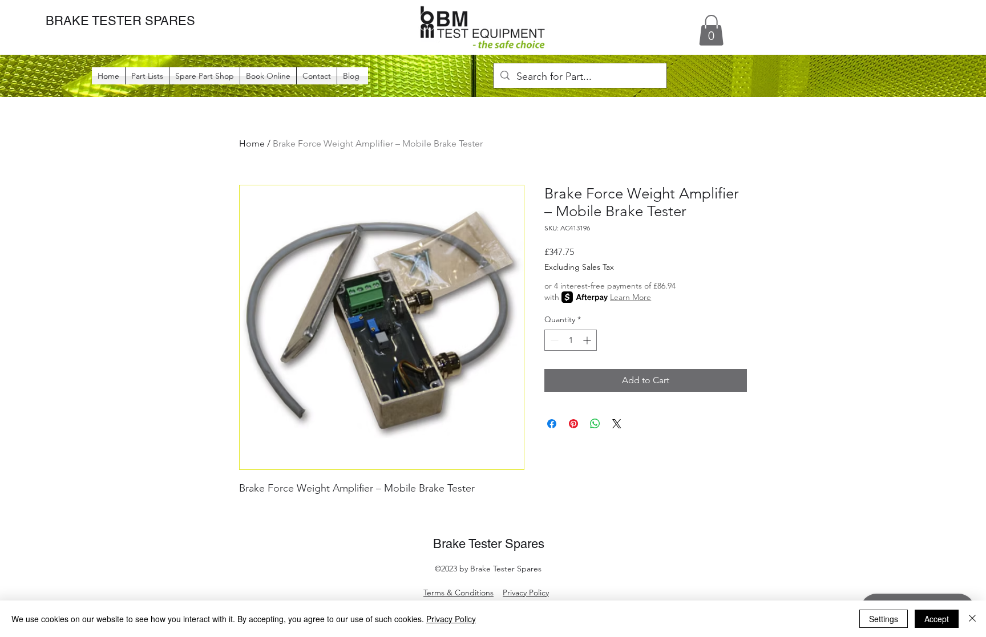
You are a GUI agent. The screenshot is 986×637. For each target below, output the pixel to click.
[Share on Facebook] (552, 424)
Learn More (630, 297)
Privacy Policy (526, 592)
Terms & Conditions (458, 592)
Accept (936, 618)
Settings (883, 618)
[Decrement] (553, 340)
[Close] (972, 619)
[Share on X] (617, 424)
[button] (711, 30)
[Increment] (588, 340)
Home (252, 143)
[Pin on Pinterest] (573, 424)
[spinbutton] (570, 340)
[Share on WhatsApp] (595, 424)
